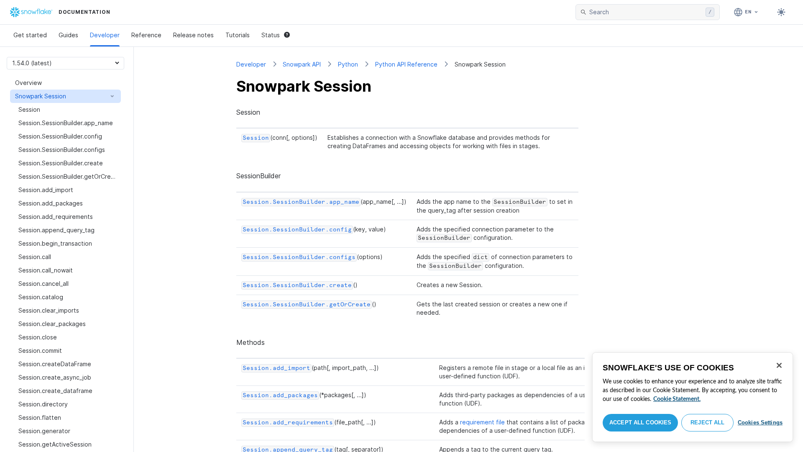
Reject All (707, 422)
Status (270, 35)
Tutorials (237, 35)
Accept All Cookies (640, 422)
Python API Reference (406, 64)
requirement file (482, 422)
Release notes (193, 35)
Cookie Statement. (677, 399)
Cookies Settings (760, 422)
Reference (146, 35)
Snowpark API (302, 64)
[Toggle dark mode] (781, 12)
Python (348, 64)
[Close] (779, 365)
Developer (105, 35)
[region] (692, 397)
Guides (68, 35)
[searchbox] (645, 12)
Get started (30, 35)
